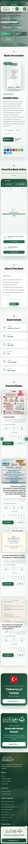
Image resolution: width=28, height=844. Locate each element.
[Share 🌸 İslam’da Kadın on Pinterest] (16, 436)
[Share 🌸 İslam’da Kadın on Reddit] (19, 436)
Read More (13, 304)
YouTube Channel (6, 794)
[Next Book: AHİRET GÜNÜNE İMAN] (26, 438)
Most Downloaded (6, 781)
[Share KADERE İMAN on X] (8, 150)
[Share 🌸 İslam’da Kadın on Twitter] (21, 439)
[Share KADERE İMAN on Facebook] (5, 150)
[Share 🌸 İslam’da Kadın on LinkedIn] (13, 436)
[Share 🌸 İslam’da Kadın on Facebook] (8, 436)
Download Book (18, 33)
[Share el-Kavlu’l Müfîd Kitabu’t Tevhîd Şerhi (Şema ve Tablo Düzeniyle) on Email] (24, 577)
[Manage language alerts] (20, 8)
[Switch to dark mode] (17, 8)
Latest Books (5, 783)
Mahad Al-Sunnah (6, 791)
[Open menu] (24, 8)
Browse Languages (6, 778)
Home (2, 14)
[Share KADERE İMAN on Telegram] (11, 153)
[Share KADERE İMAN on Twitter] (8, 153)
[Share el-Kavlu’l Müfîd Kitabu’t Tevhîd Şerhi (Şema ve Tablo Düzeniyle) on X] (11, 577)
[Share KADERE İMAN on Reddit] (16, 150)
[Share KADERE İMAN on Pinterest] (13, 150)
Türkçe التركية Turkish (10, 14)
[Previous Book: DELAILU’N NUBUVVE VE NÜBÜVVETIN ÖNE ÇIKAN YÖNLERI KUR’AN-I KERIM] (2, 439)
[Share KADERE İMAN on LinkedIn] (11, 150)
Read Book (6, 33)
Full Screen (8, 184)
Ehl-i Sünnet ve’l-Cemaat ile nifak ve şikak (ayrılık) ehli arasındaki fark (12, 627)
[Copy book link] (5, 153)
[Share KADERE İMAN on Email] (22, 150)
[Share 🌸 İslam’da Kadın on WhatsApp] (21, 436)
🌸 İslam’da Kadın (8, 417)
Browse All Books (13, 701)
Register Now (13, 744)
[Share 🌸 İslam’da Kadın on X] (11, 436)
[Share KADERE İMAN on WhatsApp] (19, 150)
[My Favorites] (13, 8)
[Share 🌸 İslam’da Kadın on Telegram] (24, 439)
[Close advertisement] (26, 827)
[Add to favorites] (24, 392)
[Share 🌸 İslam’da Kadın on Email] (24, 436)
